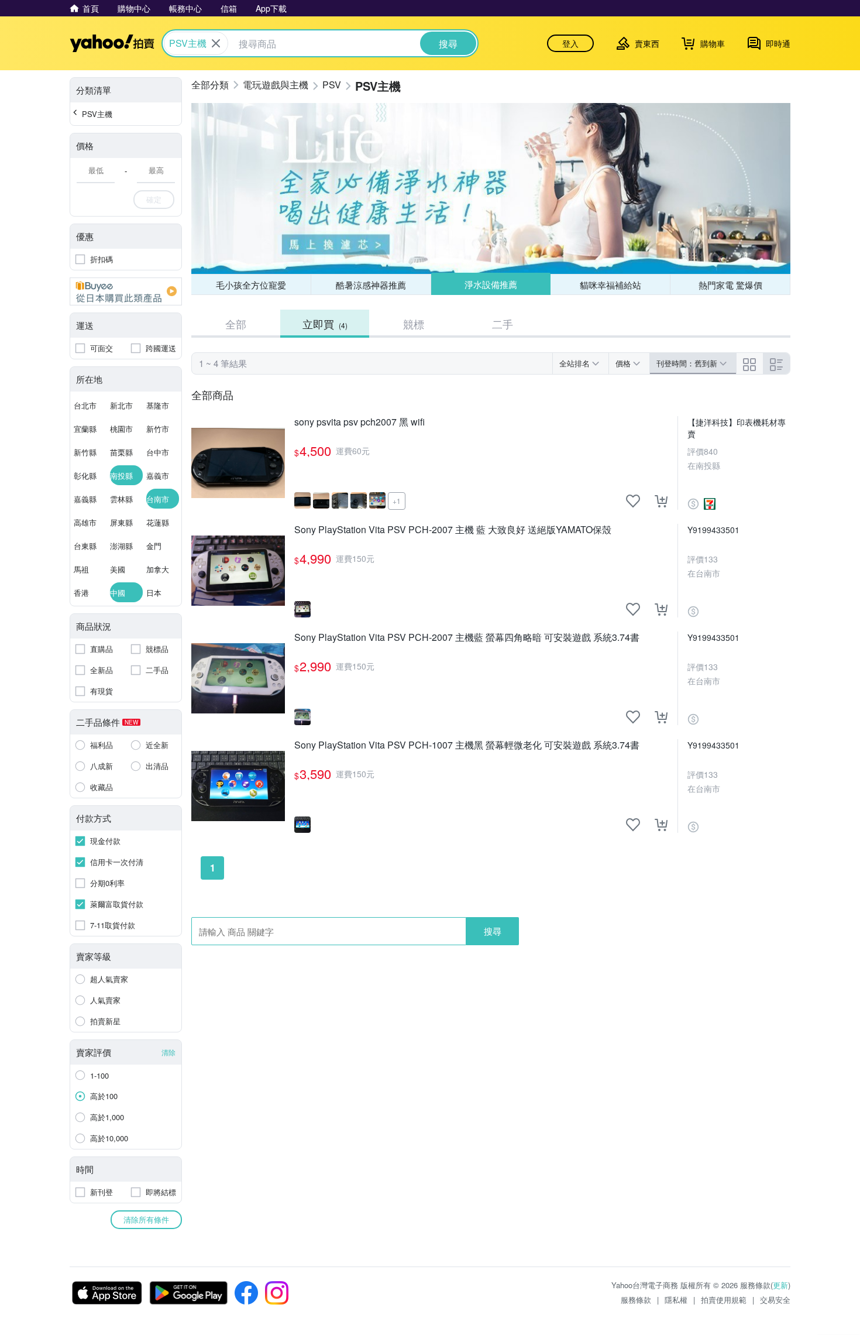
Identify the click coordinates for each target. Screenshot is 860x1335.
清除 (168, 1052)
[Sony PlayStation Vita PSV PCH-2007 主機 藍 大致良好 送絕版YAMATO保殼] (238, 570)
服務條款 (636, 1299)
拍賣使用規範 (724, 1299)
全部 (235, 323)
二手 (502, 323)
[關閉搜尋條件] (216, 43)
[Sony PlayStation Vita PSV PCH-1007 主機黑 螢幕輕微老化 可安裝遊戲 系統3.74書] (238, 786)
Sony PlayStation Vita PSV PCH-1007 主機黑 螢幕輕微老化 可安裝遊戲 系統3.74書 (466, 745)
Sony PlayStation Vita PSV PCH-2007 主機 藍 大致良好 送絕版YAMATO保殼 (452, 530)
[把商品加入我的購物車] (661, 501)
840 (711, 451)
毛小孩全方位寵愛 (251, 285)
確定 (153, 199)
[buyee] (126, 291)
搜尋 (492, 931)
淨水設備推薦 (491, 284)
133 (711, 559)
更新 (780, 1285)
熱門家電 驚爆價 (730, 285)
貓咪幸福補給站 (610, 285)
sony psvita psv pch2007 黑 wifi (359, 422)
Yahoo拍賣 (112, 43)
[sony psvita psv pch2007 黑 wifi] (238, 463)
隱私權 (676, 1299)
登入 (570, 43)
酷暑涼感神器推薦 (371, 285)
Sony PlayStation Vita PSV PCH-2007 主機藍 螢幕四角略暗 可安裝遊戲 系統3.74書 (466, 638)
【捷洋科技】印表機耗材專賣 (736, 428)
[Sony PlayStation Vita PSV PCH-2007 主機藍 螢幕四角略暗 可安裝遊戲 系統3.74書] (238, 678)
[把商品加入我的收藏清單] (633, 501)
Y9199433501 (713, 530)
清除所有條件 (146, 1219)
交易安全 (775, 1299)
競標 (413, 323)
